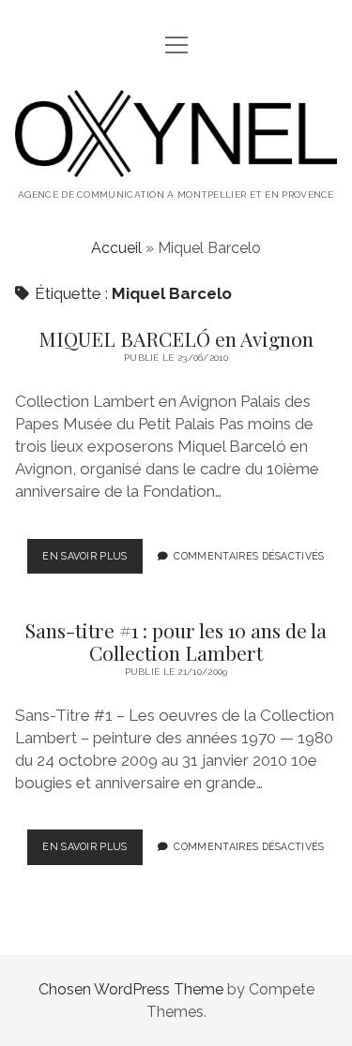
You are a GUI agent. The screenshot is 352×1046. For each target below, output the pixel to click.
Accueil (116, 248)
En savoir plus (92, 561)
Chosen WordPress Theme (130, 989)
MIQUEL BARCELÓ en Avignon (176, 338)
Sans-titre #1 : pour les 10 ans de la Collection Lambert (176, 641)
